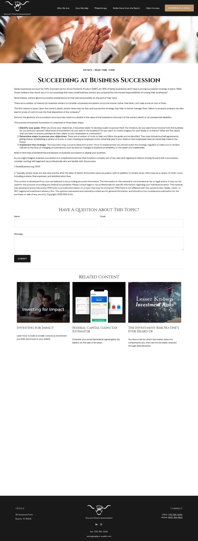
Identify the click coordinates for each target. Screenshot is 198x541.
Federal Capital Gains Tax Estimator (94, 329)
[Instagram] (101, 524)
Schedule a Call (179, 8)
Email (102, 216)
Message (18, 234)
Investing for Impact (35, 328)
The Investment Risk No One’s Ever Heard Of (153, 329)
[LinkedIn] (96, 524)
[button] (63, 8)
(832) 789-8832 (175, 517)
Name (17, 216)
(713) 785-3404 (175, 514)
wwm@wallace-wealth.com (99, 536)
